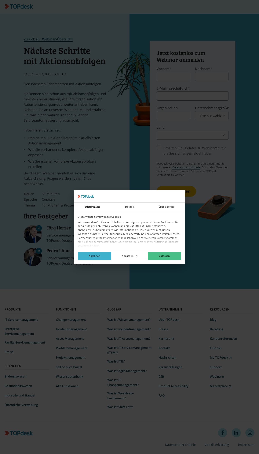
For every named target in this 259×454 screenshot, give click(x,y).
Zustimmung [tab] (92, 207)
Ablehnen (94, 256)
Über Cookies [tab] (167, 207)
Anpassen (127, 256)
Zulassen (164, 256)
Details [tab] (129, 207)
